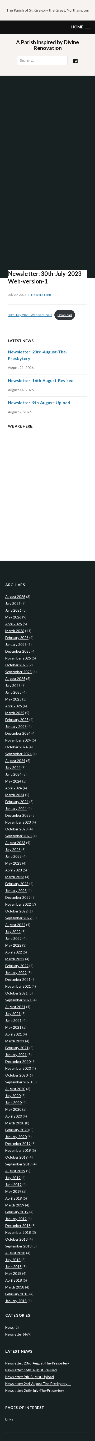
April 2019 (13, 1198)
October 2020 (16, 1075)
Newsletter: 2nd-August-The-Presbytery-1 (38, 1384)
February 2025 (16, 720)
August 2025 (15, 679)
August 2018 (15, 1253)
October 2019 (16, 1157)
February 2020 (16, 1130)
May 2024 (13, 781)
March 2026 (14, 631)
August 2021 (15, 1007)
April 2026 (13, 624)
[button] (80, 27)
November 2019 (18, 1150)
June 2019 (13, 1185)
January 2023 (16, 891)
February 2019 (16, 1212)
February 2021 (16, 1048)
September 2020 (18, 1082)
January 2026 (16, 644)
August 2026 (15, 597)
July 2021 (13, 1014)
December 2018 (18, 1226)
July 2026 (13, 603)
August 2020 (15, 1089)
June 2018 (13, 1267)
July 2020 (13, 1096)
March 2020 (14, 1123)
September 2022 (18, 918)
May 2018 (13, 1273)
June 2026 (13, 610)
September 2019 (18, 1164)
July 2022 (13, 932)
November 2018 (18, 1232)
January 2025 (16, 726)
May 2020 (13, 1109)
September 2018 (18, 1246)
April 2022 (13, 952)
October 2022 (16, 911)
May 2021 (13, 1027)
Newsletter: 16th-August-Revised (41, 380)
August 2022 (15, 925)
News (9, 1327)
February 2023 (16, 884)
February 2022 (16, 966)
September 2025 (18, 672)
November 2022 (18, 904)
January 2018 (16, 1301)
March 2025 (14, 713)
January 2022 (16, 973)
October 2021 (16, 993)
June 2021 (13, 1020)
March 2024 (14, 795)
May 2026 (13, 617)
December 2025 (18, 651)
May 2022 (13, 945)
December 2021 (18, 979)
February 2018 (16, 1294)
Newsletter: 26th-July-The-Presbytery (34, 1390)
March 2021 (14, 1041)
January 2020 (16, 1137)
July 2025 (13, 685)
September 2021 (18, 1000)
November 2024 (18, 740)
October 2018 (16, 1239)
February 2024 (16, 802)
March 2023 (14, 877)
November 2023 (18, 822)
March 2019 (14, 1205)
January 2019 (16, 1219)
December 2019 (18, 1143)
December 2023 (18, 815)
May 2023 (13, 863)
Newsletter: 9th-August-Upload (39, 402)
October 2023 (16, 829)
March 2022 (14, 959)
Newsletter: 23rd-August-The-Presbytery (37, 1363)
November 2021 (18, 986)
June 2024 (13, 774)
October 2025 (16, 665)
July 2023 (13, 850)
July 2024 (13, 767)
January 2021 (16, 1055)
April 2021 (13, 1034)
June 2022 (13, 938)
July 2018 (13, 1260)
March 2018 (14, 1287)
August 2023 (15, 843)
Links (9, 1419)
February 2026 (16, 638)
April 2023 (13, 870)
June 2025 (13, 692)
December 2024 (18, 733)
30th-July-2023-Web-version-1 (30, 315)
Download (65, 315)
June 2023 (13, 856)
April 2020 (13, 1116)
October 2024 (16, 747)
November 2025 (18, 658)
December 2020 (18, 1061)
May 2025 (13, 699)
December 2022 (18, 897)
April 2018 (13, 1280)
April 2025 (13, 706)
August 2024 (15, 761)
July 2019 (13, 1178)
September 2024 (18, 754)
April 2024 (13, 788)
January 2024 (16, 808)
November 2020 (18, 1068)
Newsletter (41, 295)
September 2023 (18, 836)
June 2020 (13, 1102)
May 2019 (13, 1191)
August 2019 (15, 1171)
